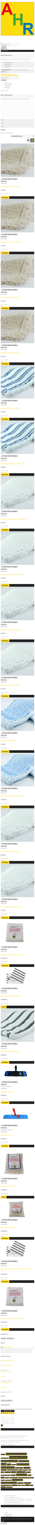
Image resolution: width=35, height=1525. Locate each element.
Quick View (4, 181)
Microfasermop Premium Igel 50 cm (12, 796)
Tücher (3, 1487)
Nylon (13, 1472)
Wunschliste (8, 64)
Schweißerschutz (9, 1483)
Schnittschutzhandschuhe (26, 1477)
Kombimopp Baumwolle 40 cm (10, 297)
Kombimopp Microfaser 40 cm (10, 408)
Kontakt (3, 104)
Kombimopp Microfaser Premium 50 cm (14, 519)
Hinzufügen (5, 197)
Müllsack (7, 1472)
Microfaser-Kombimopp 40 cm (10, 629)
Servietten (27, 1483)
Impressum (8, 1514)
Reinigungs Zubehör (6, 1086)
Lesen (3, 1007)
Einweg (13, 1464)
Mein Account (8, 62)
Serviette (20, 1483)
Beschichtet (23, 1461)
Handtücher (19, 1468)
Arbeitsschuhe (5, 1458)
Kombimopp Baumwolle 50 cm (10, 352)
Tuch (31, 1485)
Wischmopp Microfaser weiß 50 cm (12, 1318)
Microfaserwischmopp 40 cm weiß (12, 954)
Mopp (29, 1470)
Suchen (4, 46)
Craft (9, 1465)
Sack (2, 1478)
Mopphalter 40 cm (7, 1091)
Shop (2, 106)
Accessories (4, 1371)
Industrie (4, 1470)
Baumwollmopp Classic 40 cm (10, 186)
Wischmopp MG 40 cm (8, 1227)
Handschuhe (8, 1467)
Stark (19, 1485)
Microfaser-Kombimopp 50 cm (10, 685)
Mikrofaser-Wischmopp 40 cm (10, 996)
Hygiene (3, 110)
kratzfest (25, 1470)
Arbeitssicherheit (6, 1360)
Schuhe (3, 1480)
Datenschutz (8, 1516)
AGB (6, 1512)
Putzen (13, 1475)
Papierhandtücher (6, 1475)
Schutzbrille (17, 1480)
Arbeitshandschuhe (16, 1454)
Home (2, 102)
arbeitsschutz (5, 1409)
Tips (13, 1360)
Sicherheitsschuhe (6, 1485)
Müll (2, 1472)
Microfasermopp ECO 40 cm (10, 851)
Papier (28, 1472)
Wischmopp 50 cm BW (8, 1186)
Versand (5, 195)
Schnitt (7, 1477)
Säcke (27, 1485)
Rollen (29, 1475)
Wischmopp (4, 183)
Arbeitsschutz (4, 108)
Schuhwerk (8, 1480)
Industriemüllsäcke (12, 1470)
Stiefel (23, 1485)
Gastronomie (4, 114)
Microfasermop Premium (9, 740)
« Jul (2, 1427)
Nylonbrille (21, 1472)
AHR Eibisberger (9, 75)
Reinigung (3, 112)
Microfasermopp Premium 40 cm (11, 906)
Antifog (3, 1454)
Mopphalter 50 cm (7, 1135)
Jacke (20, 1470)
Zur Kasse (7, 66)
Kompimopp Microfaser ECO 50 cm (12, 574)
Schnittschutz (14, 1477)
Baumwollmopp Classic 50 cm (10, 242)
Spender (14, 1485)
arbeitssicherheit (14, 1409)
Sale (2, 116)
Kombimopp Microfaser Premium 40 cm (14, 463)
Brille (3, 1464)
